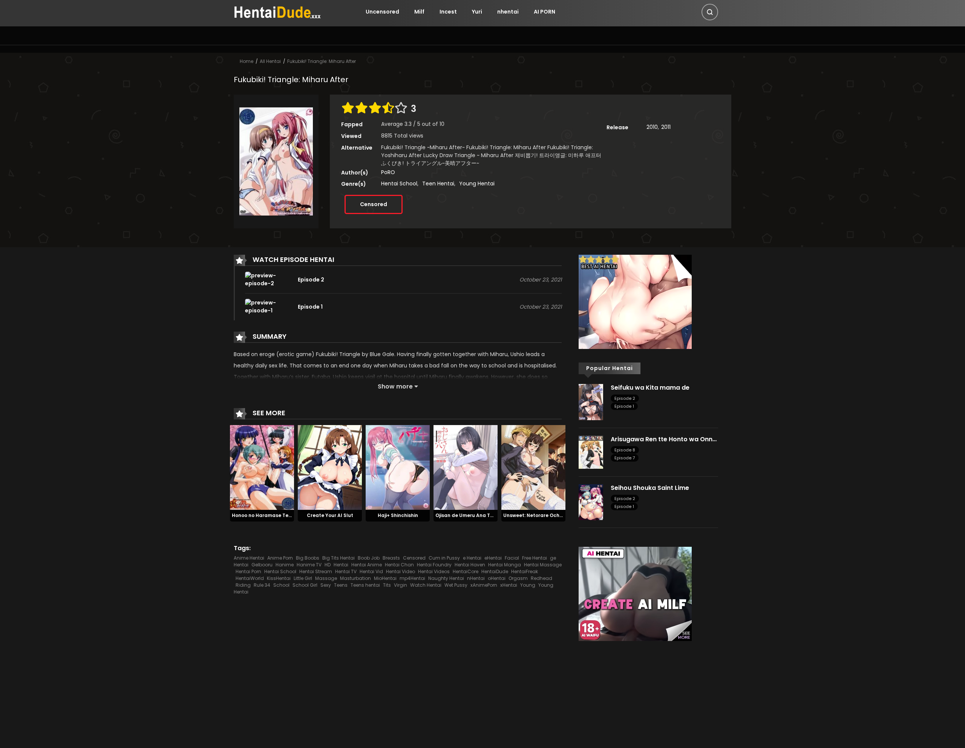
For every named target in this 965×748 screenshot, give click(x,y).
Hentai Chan (399, 564)
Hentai (341, 564)
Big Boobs (307, 558)
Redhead (541, 578)
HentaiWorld (250, 578)
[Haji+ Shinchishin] (398, 467)
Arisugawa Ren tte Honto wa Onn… (664, 439)
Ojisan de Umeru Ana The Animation (478, 515)
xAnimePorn (483, 585)
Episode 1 (624, 406)
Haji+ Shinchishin (398, 515)
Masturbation (355, 578)
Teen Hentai (438, 183)
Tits (387, 585)
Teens (341, 585)
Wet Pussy (455, 585)
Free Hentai (534, 558)
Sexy (325, 585)
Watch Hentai (425, 585)
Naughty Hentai (446, 578)
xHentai (508, 585)
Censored (373, 204)
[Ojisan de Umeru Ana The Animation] (465, 467)
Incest (448, 11)
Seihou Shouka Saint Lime (650, 487)
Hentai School (399, 183)
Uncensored (382, 11)
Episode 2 (624, 398)
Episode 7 (624, 458)
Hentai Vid (371, 571)
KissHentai (279, 578)
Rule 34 (262, 585)
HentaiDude (494, 571)
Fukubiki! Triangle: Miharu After (321, 61)
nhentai (508, 11)
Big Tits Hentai (338, 558)
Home (246, 61)
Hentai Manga (504, 564)
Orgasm (518, 578)
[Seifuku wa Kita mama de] (591, 401)
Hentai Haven (470, 564)
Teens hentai (365, 585)
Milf (419, 11)
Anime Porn (280, 558)
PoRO (388, 172)
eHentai (493, 558)
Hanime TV (309, 564)
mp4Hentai (412, 578)
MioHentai (385, 578)
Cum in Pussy (444, 558)
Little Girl (303, 578)
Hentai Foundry (434, 564)
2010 (652, 127)
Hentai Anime (366, 564)
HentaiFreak (524, 571)
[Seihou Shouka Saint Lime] (591, 501)
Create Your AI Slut (330, 515)
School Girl (305, 585)
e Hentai (472, 558)
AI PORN (544, 11)
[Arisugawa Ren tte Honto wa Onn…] (591, 451)
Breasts (391, 558)
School (281, 585)
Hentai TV (346, 571)
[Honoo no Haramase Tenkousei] (262, 467)
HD (328, 564)
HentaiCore (465, 571)
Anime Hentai (249, 558)
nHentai (476, 578)
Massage (326, 578)
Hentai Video (400, 571)
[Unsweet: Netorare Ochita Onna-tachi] (533, 467)
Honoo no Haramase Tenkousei (269, 515)
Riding (243, 585)
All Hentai (270, 61)
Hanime (285, 564)
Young (527, 585)
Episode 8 (624, 450)
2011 (666, 127)
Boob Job (369, 558)
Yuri (477, 11)
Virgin (400, 585)
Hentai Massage (543, 564)
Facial (512, 558)
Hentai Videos (434, 571)
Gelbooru (262, 564)
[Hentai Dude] (277, 11)
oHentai (496, 578)
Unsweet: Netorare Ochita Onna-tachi (549, 515)
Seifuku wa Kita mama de (650, 387)
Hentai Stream (315, 571)
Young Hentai (477, 183)
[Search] (710, 12)
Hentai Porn (248, 571)
